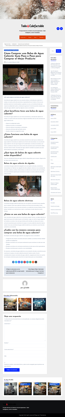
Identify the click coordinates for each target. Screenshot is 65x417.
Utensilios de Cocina (56, 192)
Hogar (29, 37)
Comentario (7, 323)
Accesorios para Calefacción (11, 50)
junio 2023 (53, 128)
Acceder (53, 202)
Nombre (6, 343)
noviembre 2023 (55, 125)
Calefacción (23, 37)
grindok (10, 62)
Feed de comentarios (56, 209)
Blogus (36, 415)
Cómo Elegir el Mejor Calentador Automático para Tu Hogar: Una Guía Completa (35, 271)
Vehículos (41, 37)
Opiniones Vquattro (55, 179)
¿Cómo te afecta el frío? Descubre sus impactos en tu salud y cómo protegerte (10, 390)
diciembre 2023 (54, 121)
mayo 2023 (53, 132)
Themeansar (43, 415)
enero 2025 (53, 118)
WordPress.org (54, 213)
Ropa (35, 37)
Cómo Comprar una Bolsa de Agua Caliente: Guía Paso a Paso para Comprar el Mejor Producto (24, 56)
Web (5, 356)
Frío (52, 160)
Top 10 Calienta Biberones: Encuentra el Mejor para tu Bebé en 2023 (24, 390)
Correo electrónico (9, 349)
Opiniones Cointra (55, 171)
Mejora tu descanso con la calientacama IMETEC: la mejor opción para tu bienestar (15, 271)
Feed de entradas (55, 206)
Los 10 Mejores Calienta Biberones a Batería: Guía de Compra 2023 (9, 302)
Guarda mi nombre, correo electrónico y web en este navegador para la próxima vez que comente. (24, 365)
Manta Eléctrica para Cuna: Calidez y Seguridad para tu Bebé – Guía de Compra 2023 (56, 81)
